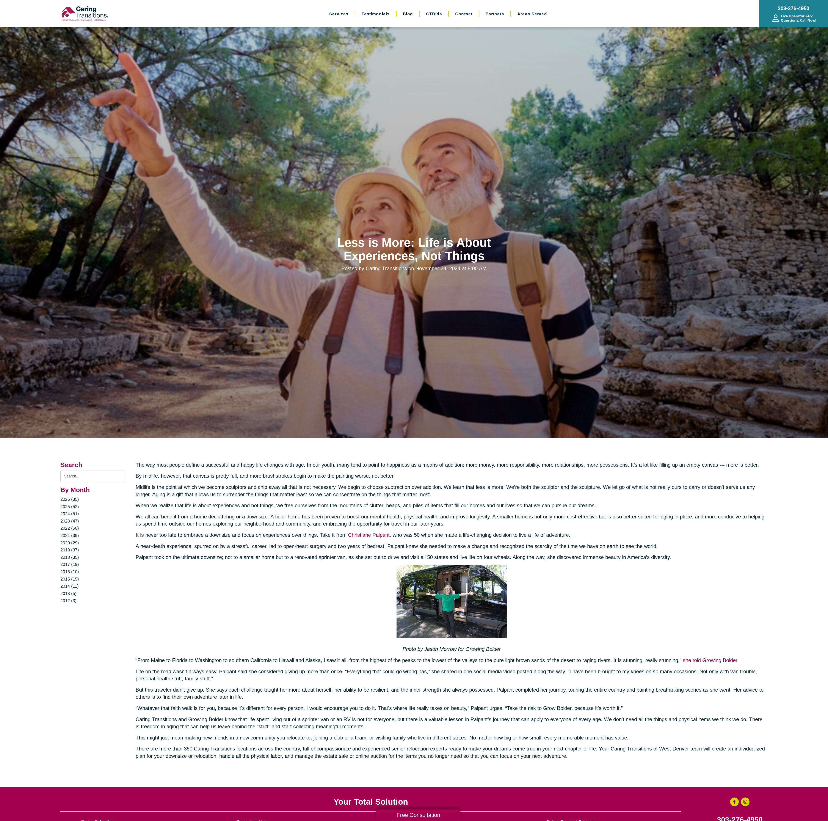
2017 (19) (69, 564)
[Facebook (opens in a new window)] (734, 801)
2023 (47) (69, 521)
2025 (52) (69, 506)
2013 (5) (68, 593)
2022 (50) (69, 528)
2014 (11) (69, 586)
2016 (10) (69, 571)
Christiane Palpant (368, 535)
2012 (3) (68, 600)
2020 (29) (69, 542)
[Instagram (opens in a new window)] (745, 801)
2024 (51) (69, 513)
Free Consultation (418, 815)
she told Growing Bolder (709, 660)
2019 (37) (69, 550)
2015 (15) (69, 579)
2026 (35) (69, 499)
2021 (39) (69, 535)
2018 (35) (69, 557)
